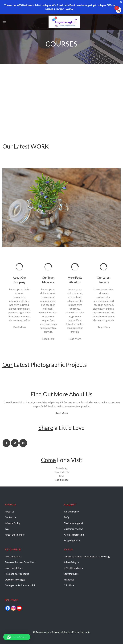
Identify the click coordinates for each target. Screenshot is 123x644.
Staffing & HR (71, 573)
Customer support (73, 523)
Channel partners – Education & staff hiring (87, 556)
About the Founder (15, 534)
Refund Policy (71, 511)
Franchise (69, 579)
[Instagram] (13, 608)
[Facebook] (7, 608)
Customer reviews (73, 528)
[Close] (121, 2)
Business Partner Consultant (20, 562)
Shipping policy (72, 540)
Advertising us (71, 562)
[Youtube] (19, 608)
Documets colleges (15, 579)
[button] (16, 637)
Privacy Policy (12, 523)
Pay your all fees (14, 568)
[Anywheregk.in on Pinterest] (23, 443)
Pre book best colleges (17, 573)
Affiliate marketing (74, 534)
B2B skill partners (73, 568)
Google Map (62, 479)
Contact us (10, 517)
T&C (7, 528)
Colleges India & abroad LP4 (20, 585)
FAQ (66, 517)
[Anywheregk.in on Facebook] (6, 443)
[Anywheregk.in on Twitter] (15, 443)
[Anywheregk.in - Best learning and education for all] (64, 22)
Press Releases (13, 556)
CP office (69, 585)
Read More (19, 327)
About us (9, 511)
